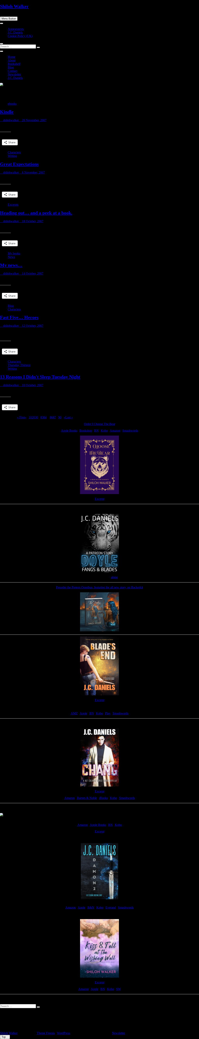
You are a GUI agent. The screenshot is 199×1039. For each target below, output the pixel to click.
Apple (83, 713)
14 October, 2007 (32, 273)
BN (96, 430)
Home (11, 56)
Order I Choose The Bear (99, 424)
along (114, 577)
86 (51, 417)
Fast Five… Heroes (19, 317)
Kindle (7, 111)
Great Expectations (19, 164)
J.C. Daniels (15, 32)
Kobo (104, 430)
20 (33, 417)
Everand (111, 907)
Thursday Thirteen (19, 365)
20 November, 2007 (33, 120)
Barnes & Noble (87, 798)
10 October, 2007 (32, 385)
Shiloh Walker (14, 6)
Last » (69, 417)
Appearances (16, 29)
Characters (14, 152)
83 (42, 417)
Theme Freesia (46, 1033)
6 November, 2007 (33, 172)
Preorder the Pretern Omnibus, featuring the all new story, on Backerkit (99, 587)
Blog (11, 67)
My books (14, 253)
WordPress (63, 1033)
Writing (12, 156)
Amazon (115, 430)
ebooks (12, 103)
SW (118, 989)
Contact (12, 71)
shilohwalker (10, 120)
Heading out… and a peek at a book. (36, 212)
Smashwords (130, 430)
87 (54, 417)
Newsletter (14, 74)
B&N (90, 907)
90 (59, 417)
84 (45, 417)
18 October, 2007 (32, 221)
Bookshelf (14, 64)
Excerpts (13, 204)
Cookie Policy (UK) (20, 36)
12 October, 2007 (32, 325)
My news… (11, 265)
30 (36, 417)
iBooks (103, 798)
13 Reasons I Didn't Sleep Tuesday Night (40, 376)
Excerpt (99, 498)
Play (108, 713)
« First (21, 417)
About (12, 60)
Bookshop (85, 430)
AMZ (74, 713)
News (11, 257)
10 (30, 417)
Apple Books (69, 430)
